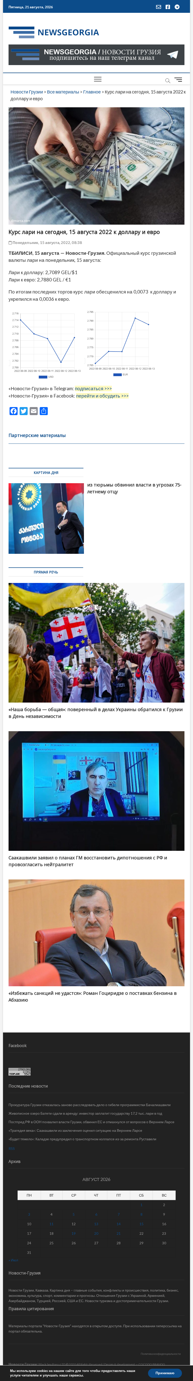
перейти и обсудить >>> (102, 396)
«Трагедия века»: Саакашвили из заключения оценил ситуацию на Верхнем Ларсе (75, 1130)
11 (52, 1224)
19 (74, 1233)
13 (96, 1224)
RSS (12, 1148)
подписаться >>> (93, 388)
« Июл (13, 1260)
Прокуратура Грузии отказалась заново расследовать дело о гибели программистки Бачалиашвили (90, 1105)
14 (119, 1224)
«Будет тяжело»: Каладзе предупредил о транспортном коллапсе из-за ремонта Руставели (82, 1139)
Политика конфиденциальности (161, 1353)
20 (96, 1233)
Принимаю (165, 1373)
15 (141, 1224)
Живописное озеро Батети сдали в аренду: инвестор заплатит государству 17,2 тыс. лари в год (85, 1113)
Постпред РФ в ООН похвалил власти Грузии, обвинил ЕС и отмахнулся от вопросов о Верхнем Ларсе (91, 1122)
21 (119, 1233)
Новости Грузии (23, 1364)
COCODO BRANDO (151, 1364)
